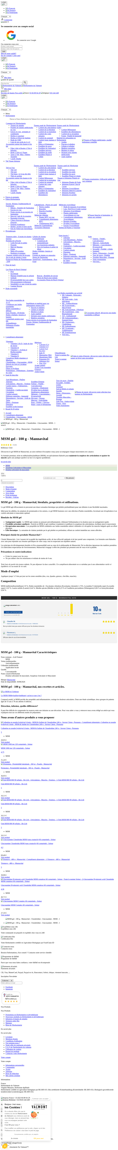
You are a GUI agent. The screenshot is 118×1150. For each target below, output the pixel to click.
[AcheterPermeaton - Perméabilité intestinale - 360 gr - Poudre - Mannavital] (26, 764)
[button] (5, 1146)
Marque (4, 680)
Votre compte (6, 1057)
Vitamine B (14, 348)
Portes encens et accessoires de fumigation (41, 320)
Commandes (10, 1067)
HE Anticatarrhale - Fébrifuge (73, 310)
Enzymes (9, 366)
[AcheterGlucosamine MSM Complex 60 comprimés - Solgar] (21, 901)
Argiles (64, 142)
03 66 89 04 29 (35, 93)
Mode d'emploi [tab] (11, 489)
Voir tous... (97, 262)
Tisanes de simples (17, 125)
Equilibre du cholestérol (47, 148)
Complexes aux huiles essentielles (14, 305)
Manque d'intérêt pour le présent (22, 276)
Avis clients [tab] (10, 493)
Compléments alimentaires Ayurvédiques (73, 218)
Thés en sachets (16, 176)
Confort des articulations (47, 128)
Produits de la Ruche (13, 241)
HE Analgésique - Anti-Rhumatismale (70, 313)
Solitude (13, 278)
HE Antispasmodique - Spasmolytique (70, 319)
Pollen (12, 249)
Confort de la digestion (46, 130)
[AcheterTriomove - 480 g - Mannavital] (35, 859)
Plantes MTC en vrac (47, 217)
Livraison (9, 1037)
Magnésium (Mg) (45, 357)
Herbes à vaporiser (17, 136)
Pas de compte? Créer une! (10, 56)
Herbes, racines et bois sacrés (21, 227)
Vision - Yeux (61, 403)
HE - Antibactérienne (69, 303)
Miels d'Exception (17, 251)
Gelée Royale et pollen (18, 243)
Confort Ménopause (68, 130)
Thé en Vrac (10, 168)
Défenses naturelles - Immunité (74, 256)
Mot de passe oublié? (8, 53)
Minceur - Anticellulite (101, 243)
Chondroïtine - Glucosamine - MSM (19, 362)
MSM (8, 466)
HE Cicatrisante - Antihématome (68, 329)
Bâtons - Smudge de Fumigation (22, 208)
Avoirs (8, 1069)
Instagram (9, 989)
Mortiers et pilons (67, 150)
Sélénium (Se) (44, 361)
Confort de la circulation (70, 134)
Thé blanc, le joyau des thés (20, 174)
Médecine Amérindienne (43, 226)
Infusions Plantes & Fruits (71, 182)
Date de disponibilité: (9, 682)
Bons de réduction (12, 1074)
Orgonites (42, 213)
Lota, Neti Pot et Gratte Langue (74, 209)
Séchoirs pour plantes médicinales (69, 154)
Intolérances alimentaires (40, 392)
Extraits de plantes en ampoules (43, 255)
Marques (9, 1023)
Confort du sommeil (45, 138)
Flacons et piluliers (68, 144)
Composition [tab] (10, 491)
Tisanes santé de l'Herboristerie (45, 125)
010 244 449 (54, 93)
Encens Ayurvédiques (71, 226)
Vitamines (9, 341)
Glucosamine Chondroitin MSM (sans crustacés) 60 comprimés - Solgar (27, 843)
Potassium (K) (44, 359)
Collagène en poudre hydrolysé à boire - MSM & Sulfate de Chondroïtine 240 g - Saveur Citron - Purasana (40, 728)
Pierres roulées (44, 207)
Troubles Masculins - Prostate (103, 257)
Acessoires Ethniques (42, 228)
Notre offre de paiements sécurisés (18, 1045)
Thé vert (13, 170)
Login (3, 51)
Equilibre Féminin (69, 263)
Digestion (66, 252)
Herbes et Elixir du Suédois (20, 138)
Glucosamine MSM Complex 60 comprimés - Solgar (20, 905)
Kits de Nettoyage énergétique (21, 229)
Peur (12, 272)
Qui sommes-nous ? (13, 1043)
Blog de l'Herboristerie (14, 1025)
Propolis (13, 245)
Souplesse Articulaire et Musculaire (18, 468)
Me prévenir (70, 478)
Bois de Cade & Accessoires (20, 216)
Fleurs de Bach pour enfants (47, 278)
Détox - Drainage (69, 254)
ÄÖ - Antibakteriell (69, 316)
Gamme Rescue (16, 286)
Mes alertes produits (13, 1076)
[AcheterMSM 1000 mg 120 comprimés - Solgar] (16, 744)
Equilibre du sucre (45, 146)
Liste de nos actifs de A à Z (20, 142)
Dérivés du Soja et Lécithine (16, 364)
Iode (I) (42, 353)
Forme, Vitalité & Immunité (71, 136)
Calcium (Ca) (44, 345)
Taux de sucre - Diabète (101, 255)
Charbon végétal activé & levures (18, 255)
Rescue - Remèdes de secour (47, 276)
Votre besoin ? (64, 236)
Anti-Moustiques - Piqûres (72, 240)
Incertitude (14, 274)
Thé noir (13, 172)
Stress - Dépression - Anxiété (103, 253)
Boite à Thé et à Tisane (18, 152)
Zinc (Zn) (42, 363)
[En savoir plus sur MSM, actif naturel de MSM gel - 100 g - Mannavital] (59, 692)
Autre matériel (66, 157)
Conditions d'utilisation (14, 1041)
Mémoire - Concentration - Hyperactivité (102, 246)
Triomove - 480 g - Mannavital (12, 863)
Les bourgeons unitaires (45, 245)
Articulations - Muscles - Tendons (18, 384)
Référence (5, 448)
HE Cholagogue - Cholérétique (68, 323)
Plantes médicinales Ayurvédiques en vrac (71, 214)
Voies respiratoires (99, 259)
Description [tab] (10, 487)
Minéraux (38, 343)
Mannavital (11, 680)
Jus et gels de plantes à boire (16, 257)
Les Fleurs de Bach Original (16, 269)
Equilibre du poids (45, 152)
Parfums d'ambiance (17, 224)
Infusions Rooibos (68, 193)
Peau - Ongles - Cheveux (40, 402)
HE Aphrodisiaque (69, 326)
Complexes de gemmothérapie (42, 242)
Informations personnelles (15, 1065)
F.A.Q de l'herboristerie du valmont (18, 1047)
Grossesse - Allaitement (39, 388)
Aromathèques (11, 323)
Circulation (67, 248)
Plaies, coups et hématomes (41, 404)
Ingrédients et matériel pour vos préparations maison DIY (37, 304)
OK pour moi (39, 1138)
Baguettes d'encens (17, 218)
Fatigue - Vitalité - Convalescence (99, 240)
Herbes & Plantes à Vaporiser (69, 228)
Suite (90, 237)
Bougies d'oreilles (69, 221)
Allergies (66, 238)
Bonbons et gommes (17, 253)
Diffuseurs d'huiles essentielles (12, 326)
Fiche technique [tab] (11, 495)
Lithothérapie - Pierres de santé (45, 205)
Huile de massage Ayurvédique (74, 207)
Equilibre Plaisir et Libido (71, 176)
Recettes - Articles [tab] (12, 497)
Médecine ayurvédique (67, 205)
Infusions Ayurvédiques (70, 188)
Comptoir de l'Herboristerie (16, 123)
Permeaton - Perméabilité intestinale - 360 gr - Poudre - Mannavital (25, 768)
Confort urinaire (69, 250)
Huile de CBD (15, 140)
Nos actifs (19, 93)
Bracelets (42, 209)
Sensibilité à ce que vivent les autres (23, 284)
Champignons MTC (46, 223)
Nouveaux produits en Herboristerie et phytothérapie (25, 1017)
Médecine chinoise (41, 215)
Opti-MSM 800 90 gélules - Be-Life (14, 784)
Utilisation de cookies (13, 1049)
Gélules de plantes (39, 237)
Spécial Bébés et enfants (65, 389)
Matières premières (68, 148)
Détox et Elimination (45, 144)
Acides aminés (40, 365)
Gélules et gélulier (67, 146)
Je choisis (14, 1138)
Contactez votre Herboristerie (16, 1053)
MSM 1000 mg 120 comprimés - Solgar (15, 748)
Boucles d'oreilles (45, 211)
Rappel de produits (12, 1051)
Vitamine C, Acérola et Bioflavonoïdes (18, 351)
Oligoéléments (60, 353)
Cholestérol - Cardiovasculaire (74, 246)
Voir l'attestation (13, 612)
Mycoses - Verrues (38, 398)
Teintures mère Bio (12, 1021)
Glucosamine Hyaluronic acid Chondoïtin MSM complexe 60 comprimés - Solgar (30, 885)
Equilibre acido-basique (14, 407)
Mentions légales (12, 1039)
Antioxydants (39, 372)
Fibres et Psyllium (12, 368)
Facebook (9, 987)
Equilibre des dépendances (71, 132)
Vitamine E (14, 354)
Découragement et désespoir (20, 282)
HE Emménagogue (69, 332)
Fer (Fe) (42, 351)
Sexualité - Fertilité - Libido (103, 249)
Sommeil (96, 251)
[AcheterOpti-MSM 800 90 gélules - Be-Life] (42, 780)
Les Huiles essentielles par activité (69, 293)
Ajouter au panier (7, 483)
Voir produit (5, 742)
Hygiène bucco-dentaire (40, 390)
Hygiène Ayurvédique (71, 223)
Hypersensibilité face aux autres (22, 280)
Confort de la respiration (47, 132)
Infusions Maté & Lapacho (71, 191)
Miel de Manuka (16, 247)
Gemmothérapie (38, 239)
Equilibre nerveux (44, 150)
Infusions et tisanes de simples (16, 1019)
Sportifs (59, 391)
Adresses (9, 1071)
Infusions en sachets (69, 195)
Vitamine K (14, 356)
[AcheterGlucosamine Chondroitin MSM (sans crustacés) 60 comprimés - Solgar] (28, 840)
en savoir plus (6, 462)
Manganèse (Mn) (45, 355)
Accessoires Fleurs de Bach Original (50, 280)
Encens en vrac (16, 210)
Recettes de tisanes (8, 93)
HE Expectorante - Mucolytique (69, 307)
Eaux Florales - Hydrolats (15, 313)
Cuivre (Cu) (43, 349)
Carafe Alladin (15, 159)
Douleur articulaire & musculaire (17, 470)
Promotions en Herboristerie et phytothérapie (22, 1015)
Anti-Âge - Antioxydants (65, 401)
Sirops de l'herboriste (40, 257)
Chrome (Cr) (44, 347)
